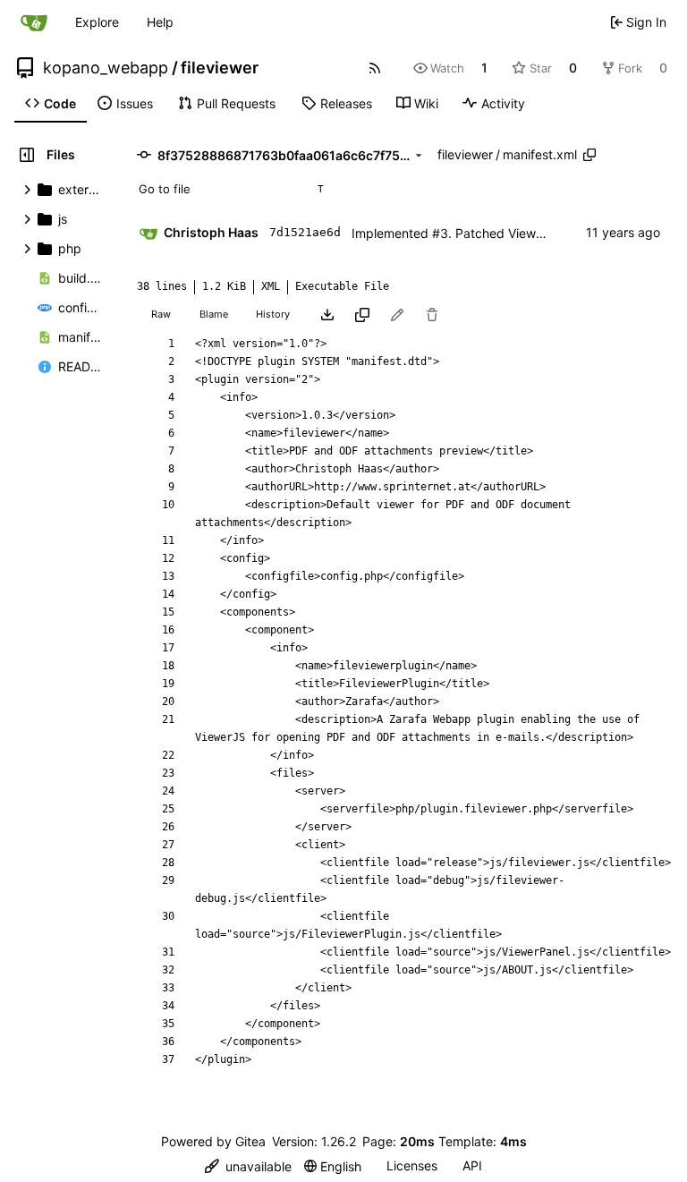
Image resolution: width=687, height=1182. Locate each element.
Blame (213, 314)
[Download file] (327, 315)
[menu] (248, 1166)
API (472, 1165)
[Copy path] (589, 155)
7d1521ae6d (305, 232)
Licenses (411, 1165)
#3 (440, 233)
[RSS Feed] (374, 68)
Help (160, 22)
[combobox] (230, 188)
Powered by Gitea (213, 1141)
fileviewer (220, 68)
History (273, 314)
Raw (161, 314)
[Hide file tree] (26, 154)
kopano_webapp (105, 68)
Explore (97, 22)
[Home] (34, 22)
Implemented (392, 233)
